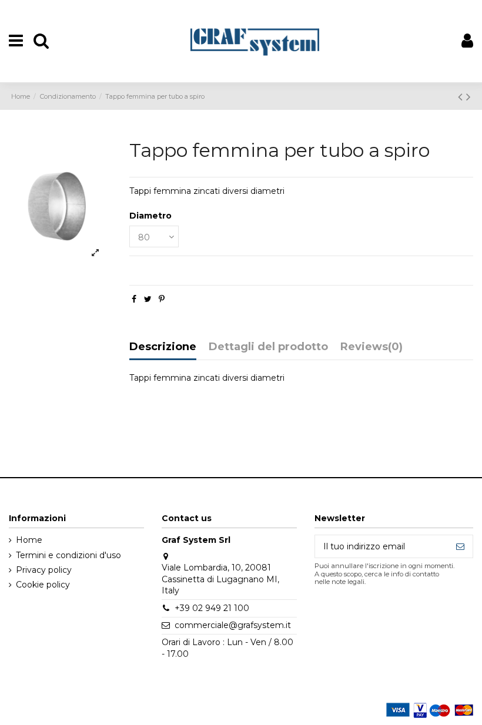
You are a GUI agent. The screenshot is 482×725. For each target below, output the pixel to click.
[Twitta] (148, 299)
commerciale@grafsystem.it (233, 625)
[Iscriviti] (460, 546)
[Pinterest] (162, 299)
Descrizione (162, 347)
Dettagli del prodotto (268, 347)
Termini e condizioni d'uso (68, 555)
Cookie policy (43, 584)
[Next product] (468, 96)
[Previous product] (462, 96)
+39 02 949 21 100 (212, 608)
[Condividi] (134, 299)
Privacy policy (44, 570)
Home (29, 540)
